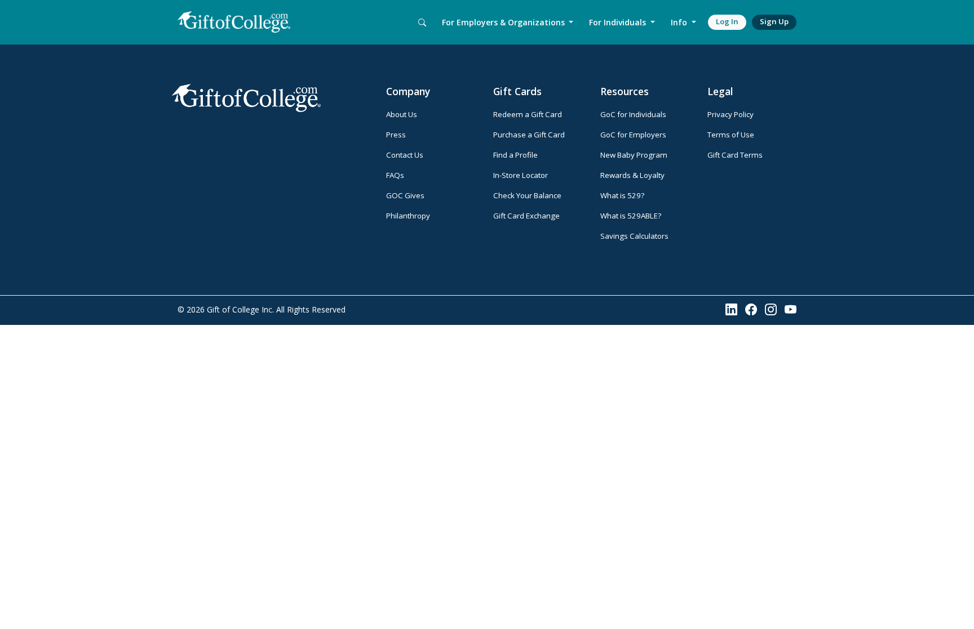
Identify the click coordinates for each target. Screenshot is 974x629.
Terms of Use (730, 135)
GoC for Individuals (633, 114)
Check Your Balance (527, 195)
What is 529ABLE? (630, 216)
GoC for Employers (633, 135)
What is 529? (622, 195)
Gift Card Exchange (526, 216)
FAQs (395, 175)
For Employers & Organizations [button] (504, 22)
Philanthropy (408, 216)
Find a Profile (515, 155)
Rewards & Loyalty (632, 175)
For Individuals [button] (618, 22)
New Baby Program (633, 155)
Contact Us (404, 155)
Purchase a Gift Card (529, 135)
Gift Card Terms (735, 155)
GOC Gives (405, 195)
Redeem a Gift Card (527, 114)
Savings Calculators (634, 236)
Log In (727, 21)
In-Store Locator (520, 175)
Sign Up (774, 21)
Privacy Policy (730, 114)
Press (396, 135)
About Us (401, 114)
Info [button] (680, 22)
